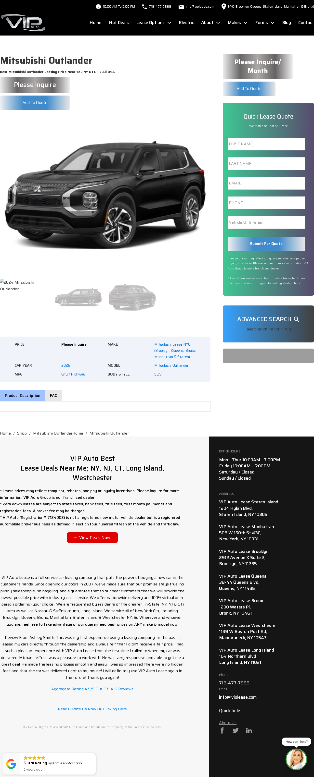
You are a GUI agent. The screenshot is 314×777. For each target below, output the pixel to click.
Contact (306, 22)
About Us (227, 723)
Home (96, 22)
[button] (204, 123)
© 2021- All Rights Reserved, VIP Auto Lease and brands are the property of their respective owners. (92, 727)
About (207, 22)
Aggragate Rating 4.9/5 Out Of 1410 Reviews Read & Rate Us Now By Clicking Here (92, 699)
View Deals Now (94, 537)
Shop (22, 433)
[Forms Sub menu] (272, 23)
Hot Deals (119, 22)
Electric (186, 22)
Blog (286, 22)
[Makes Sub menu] (245, 23)
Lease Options (150, 22)
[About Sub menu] (218, 23)
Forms (261, 22)
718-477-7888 (160, 6)
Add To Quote (35, 102)
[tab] (22, 395)
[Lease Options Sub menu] (169, 23)
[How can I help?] (296, 759)
